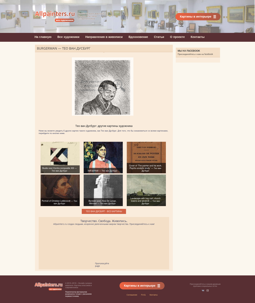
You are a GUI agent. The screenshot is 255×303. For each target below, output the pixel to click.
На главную (43, 37)
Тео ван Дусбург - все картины (104, 211)
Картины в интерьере (195, 16)
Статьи (159, 37)
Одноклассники (208, 290)
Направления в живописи (104, 37)
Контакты (198, 37)
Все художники (68, 37)
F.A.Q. (143, 294)
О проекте (177, 37)
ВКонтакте (203, 290)
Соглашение (132, 294)
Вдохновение (138, 37)
